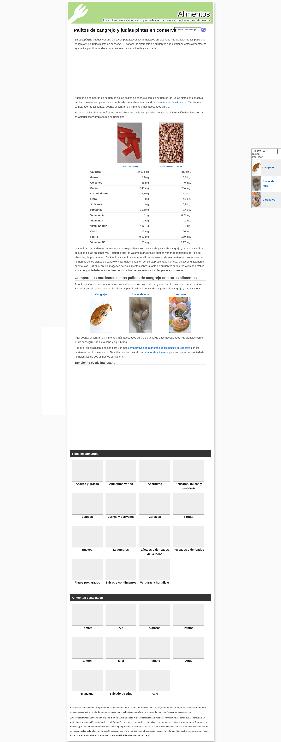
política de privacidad (127, 735)
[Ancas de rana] (140, 331)
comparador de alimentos (171, 102)
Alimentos (194, 14)
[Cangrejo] (101, 331)
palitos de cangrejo (130, 166)
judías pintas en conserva (171, 166)
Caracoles (180, 294)
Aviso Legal (144, 735)
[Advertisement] (140, 72)
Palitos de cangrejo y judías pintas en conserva (125, 30)
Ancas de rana (141, 294)
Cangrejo (101, 294)
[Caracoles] (180, 331)
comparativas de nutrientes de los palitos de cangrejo (159, 347)
